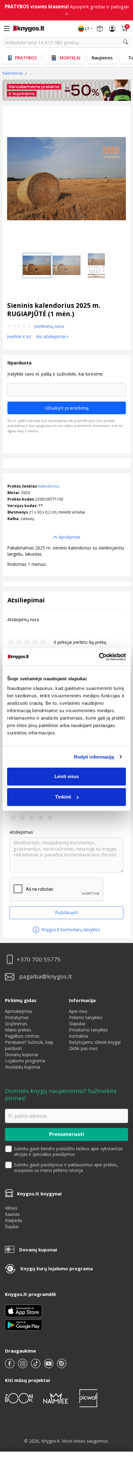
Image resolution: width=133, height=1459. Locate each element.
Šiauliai (12, 1226)
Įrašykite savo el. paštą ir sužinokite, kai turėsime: (55, 374)
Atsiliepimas (21, 832)
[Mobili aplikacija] (23, 1325)
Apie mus (78, 1011)
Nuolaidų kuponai (22, 1067)
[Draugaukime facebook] (10, 1366)
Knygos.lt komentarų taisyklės (70, 929)
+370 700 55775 (39, 959)
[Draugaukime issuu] (61, 1366)
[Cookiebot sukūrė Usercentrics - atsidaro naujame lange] (99, 657)
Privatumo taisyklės (88, 1030)
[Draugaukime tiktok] (36, 1366)
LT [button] (87, 28)
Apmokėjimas (18, 1011)
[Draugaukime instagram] (23, 1366)
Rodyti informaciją (94, 757)
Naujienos (102, 58)
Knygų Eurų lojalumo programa (56, 1268)
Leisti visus (66, 776)
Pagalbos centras (22, 1036)
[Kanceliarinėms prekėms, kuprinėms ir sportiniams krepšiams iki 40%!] (66, 90)
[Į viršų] (120, 1415)
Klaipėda (13, 1220)
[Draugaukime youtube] (49, 1366)
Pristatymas (17, 1017)
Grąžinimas (16, 1023)
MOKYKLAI (70, 58)
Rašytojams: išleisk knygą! (95, 1042)
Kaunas (12, 1214)
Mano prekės (18, 1030)
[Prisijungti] (112, 29)
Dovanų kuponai (21, 1054)
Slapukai (77, 1023)
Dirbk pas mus (83, 1048)
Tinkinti (63, 796)
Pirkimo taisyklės (85, 1017)
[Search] (125, 42)
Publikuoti (66, 912)
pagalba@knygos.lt (45, 976)
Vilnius (11, 1208)
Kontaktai (78, 1036)
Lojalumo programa (25, 1061)
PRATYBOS (26, 58)
